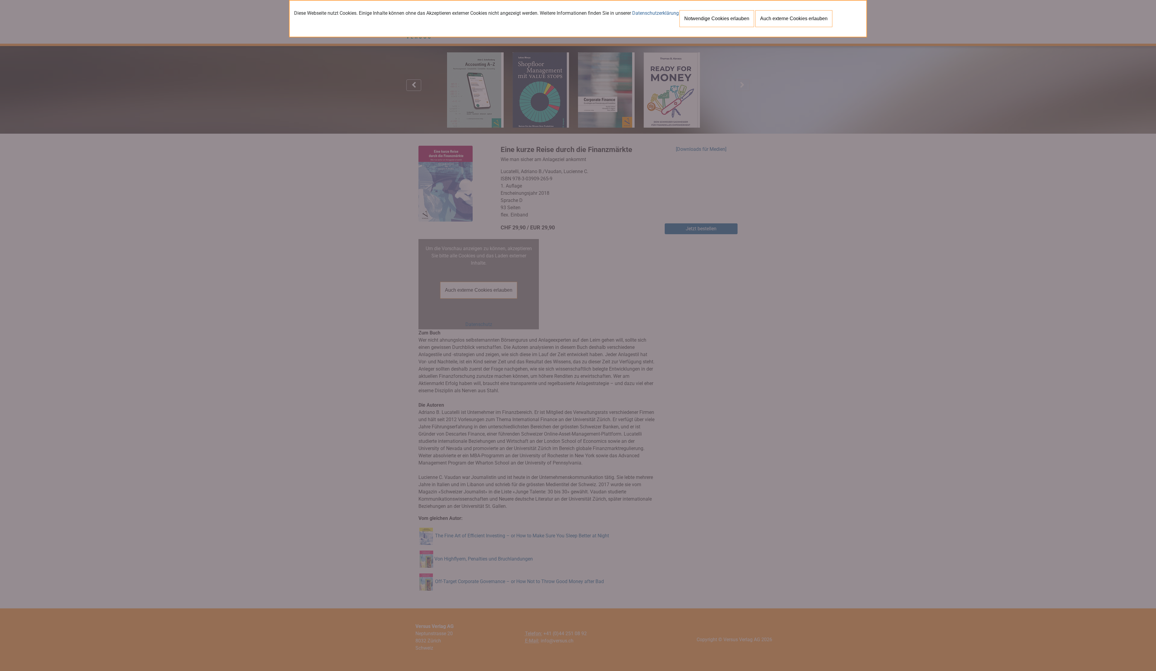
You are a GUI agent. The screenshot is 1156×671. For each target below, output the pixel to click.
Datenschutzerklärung (655, 13)
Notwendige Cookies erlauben (716, 18)
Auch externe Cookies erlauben (794, 18)
